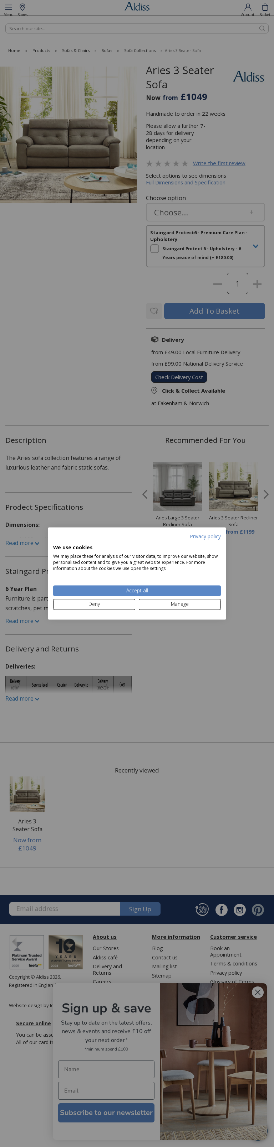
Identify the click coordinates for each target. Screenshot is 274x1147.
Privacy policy (205, 536)
